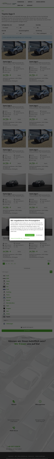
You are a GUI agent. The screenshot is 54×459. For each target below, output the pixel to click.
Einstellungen (39, 235)
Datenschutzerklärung (16, 238)
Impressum (26, 238)
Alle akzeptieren (30, 235)
